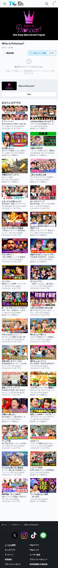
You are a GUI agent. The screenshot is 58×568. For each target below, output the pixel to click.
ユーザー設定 (35, 555)
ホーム (4, 525)
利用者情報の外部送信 (38, 564)
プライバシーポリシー (38, 559)
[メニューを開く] (4, 3)
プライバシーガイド (13, 564)
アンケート (9, 555)
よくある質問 (10, 545)
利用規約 (8, 559)
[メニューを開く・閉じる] (53, 3)
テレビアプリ (10, 550)
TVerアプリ (34, 545)
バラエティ (15, 525)
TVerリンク (34, 550)
